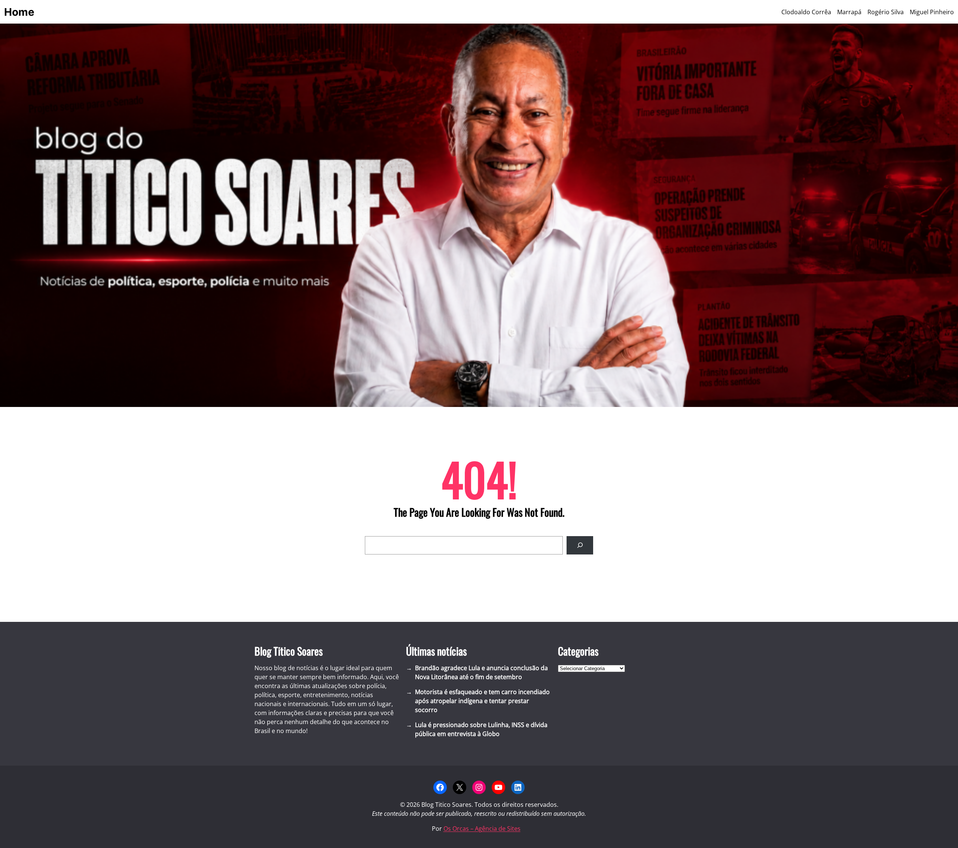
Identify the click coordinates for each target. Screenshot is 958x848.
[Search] (580, 545)
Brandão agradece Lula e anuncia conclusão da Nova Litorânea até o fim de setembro (481, 672)
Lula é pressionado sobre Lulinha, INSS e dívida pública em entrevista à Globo (481, 729)
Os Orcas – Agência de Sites (482, 828)
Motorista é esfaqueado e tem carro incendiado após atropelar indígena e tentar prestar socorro (482, 701)
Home (19, 12)
